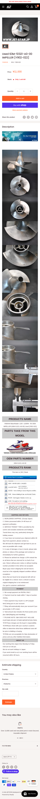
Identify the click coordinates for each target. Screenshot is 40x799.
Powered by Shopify (8, 794)
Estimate (8, 702)
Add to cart (20, 98)
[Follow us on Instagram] (11, 767)
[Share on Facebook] (24, 117)
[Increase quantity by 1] (30, 91)
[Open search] (27, 7)
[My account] (32, 7)
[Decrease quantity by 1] (17, 91)
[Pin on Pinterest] (28, 117)
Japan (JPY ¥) (7, 756)
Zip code (5, 689)
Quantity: (10, 91)
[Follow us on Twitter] (7, 767)
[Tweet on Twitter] (32, 117)
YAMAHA (5, 62)
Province (5, 679)
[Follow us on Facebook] (3, 767)
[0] (36, 6)
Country (5, 669)
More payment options (20, 110)
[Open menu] (3, 7)
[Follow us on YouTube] (15, 767)
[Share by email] (36, 117)
